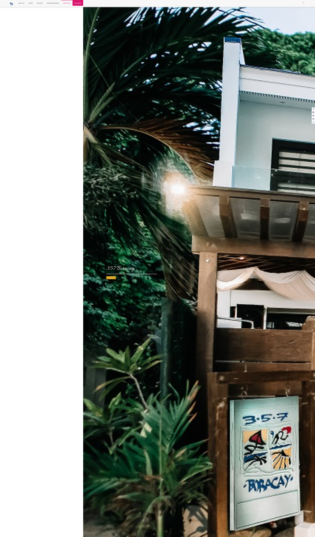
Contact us (111, 278)
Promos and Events (53, 3)
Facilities (40, 3)
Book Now (78, 3)
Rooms (30, 3)
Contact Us (66, 3)
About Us (21, 3)
